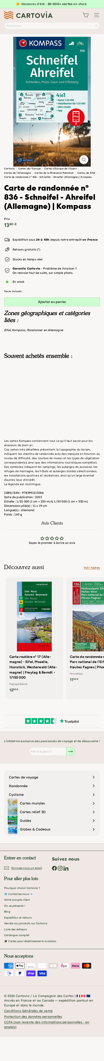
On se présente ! (14, 905)
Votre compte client (17, 899)
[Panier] (85, 15)
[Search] (96, 25)
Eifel (7, 330)
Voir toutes (92, 567)
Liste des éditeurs (15, 929)
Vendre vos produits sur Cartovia (25, 923)
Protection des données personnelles (33, 1016)
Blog (7, 911)
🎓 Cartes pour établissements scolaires (30, 941)
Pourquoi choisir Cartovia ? (22, 888)
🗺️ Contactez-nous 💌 (18, 894)
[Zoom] (83, 159)
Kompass (18, 330)
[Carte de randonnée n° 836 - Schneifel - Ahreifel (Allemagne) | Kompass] (52, 387)
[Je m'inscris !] (70, 751)
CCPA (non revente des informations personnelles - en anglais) (46, 1024)
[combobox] (52, 25)
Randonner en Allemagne (45, 330)
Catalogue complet (16, 935)
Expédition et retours (18, 917)
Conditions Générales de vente (28, 1011)
